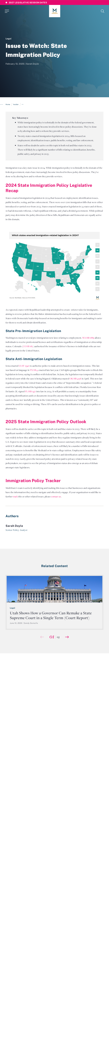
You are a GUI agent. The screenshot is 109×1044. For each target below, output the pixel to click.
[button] (67, 637)
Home (8, 104)
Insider (16, 104)
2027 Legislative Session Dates (28, 2)
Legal (8, 38)
